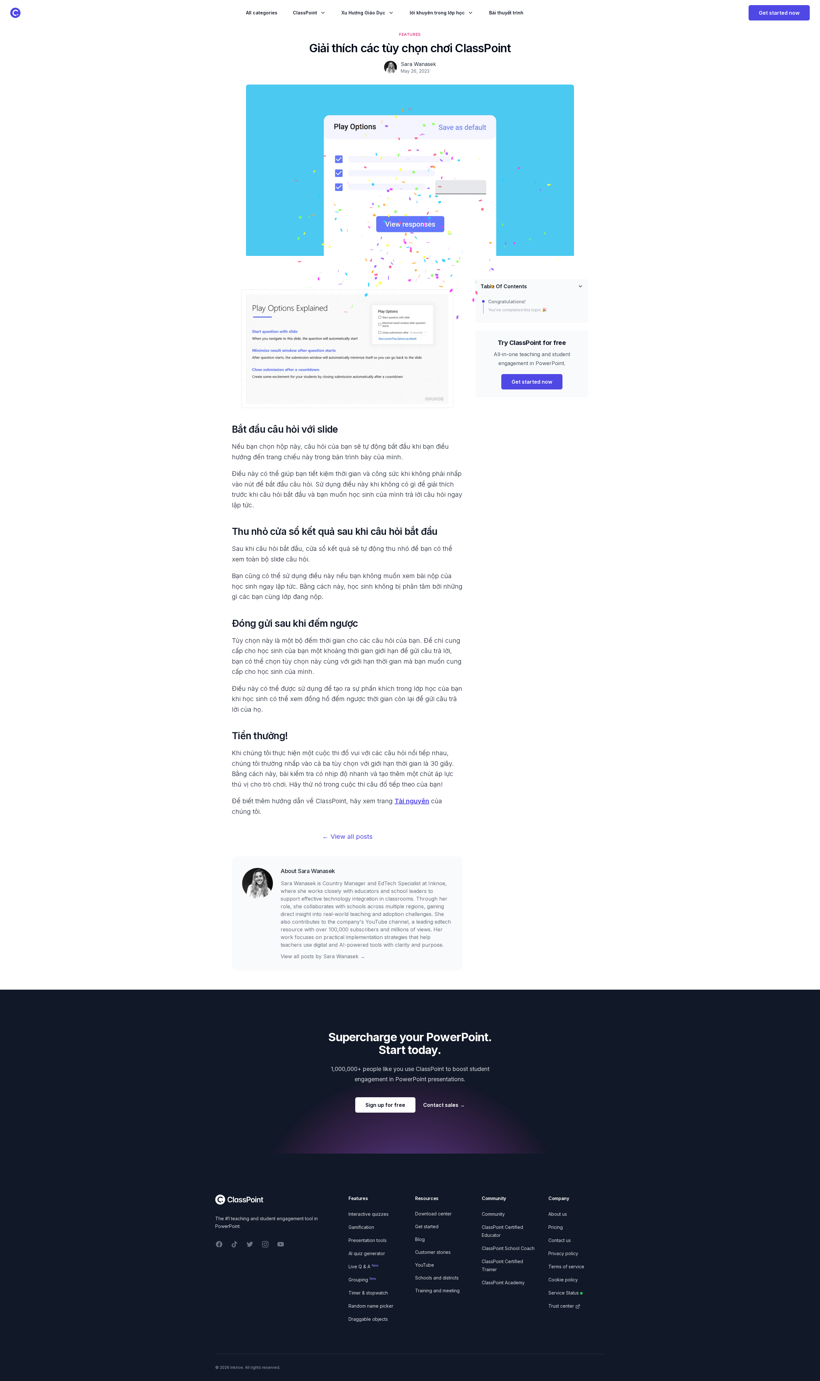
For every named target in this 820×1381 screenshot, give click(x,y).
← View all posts (347, 836)
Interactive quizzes (368, 1214)
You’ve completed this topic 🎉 (517, 309)
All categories (261, 12)
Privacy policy (563, 1253)
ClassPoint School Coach (508, 1248)
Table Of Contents (503, 286)
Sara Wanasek (316, 871)
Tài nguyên (412, 801)
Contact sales (444, 1105)
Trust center (561, 1306)
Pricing (555, 1227)
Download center (433, 1213)
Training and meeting (437, 1290)
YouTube (424, 1265)
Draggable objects (368, 1319)
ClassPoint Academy (503, 1282)
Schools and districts (437, 1277)
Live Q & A (363, 1266)
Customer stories (433, 1252)
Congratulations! (507, 301)
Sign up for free (385, 1105)
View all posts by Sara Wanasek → (323, 956)
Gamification (361, 1227)
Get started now (779, 13)
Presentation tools (367, 1240)
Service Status (563, 1292)
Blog (420, 1239)
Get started (427, 1226)
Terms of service (566, 1266)
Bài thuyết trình (506, 12)
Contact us (559, 1240)
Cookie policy (563, 1279)
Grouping (362, 1279)
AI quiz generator (366, 1253)
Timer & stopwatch (368, 1292)
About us (557, 1214)
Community (493, 1214)
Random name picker (370, 1306)
